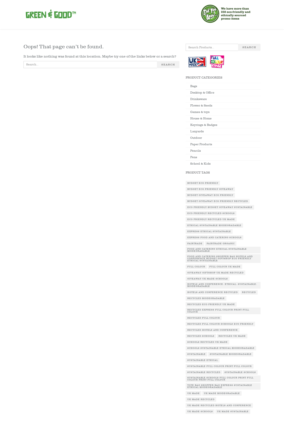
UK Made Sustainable (233, 411)
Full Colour (196, 266)
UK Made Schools (200, 411)
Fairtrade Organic (221, 243)
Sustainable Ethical (202, 360)
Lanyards (197, 131)
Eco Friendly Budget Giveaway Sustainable (219, 207)
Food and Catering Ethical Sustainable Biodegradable (217, 250)
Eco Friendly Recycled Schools (211, 213)
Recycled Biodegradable (206, 298)
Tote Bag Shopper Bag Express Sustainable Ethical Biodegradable (219, 386)
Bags (193, 86)
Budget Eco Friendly (202, 183)
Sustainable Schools (240, 372)
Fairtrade (195, 243)
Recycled (249, 292)
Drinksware (198, 99)
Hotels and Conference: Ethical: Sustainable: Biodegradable (222, 285)
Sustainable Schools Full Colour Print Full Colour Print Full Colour (220, 379)
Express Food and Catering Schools (214, 237)
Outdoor (196, 138)
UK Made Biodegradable (222, 393)
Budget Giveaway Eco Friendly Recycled (217, 201)
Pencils (195, 151)
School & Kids (200, 163)
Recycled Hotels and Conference (212, 330)
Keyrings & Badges (203, 125)
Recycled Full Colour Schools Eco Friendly (220, 324)
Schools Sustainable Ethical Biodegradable (220, 348)
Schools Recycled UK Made (207, 342)
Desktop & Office (202, 92)
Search (168, 64)
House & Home (201, 118)
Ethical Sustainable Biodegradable (214, 225)
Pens (193, 157)
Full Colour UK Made (225, 266)
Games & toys (200, 112)
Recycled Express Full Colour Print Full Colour (218, 311)
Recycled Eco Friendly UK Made (211, 304)
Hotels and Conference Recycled (212, 292)
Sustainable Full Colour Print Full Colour (219, 366)
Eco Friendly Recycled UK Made (211, 219)
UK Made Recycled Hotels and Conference (219, 405)
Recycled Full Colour (203, 318)
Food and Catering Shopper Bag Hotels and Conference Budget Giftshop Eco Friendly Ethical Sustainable (220, 258)
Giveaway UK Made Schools (207, 279)
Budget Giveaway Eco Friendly (210, 195)
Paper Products (201, 144)
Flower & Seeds (201, 105)
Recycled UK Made (232, 336)
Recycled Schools (200, 336)
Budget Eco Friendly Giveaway (210, 189)
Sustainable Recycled (203, 372)
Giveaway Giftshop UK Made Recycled (215, 273)
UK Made (193, 393)
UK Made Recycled (201, 399)
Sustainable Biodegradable (231, 354)
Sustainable (196, 354)
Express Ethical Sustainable (209, 231)
